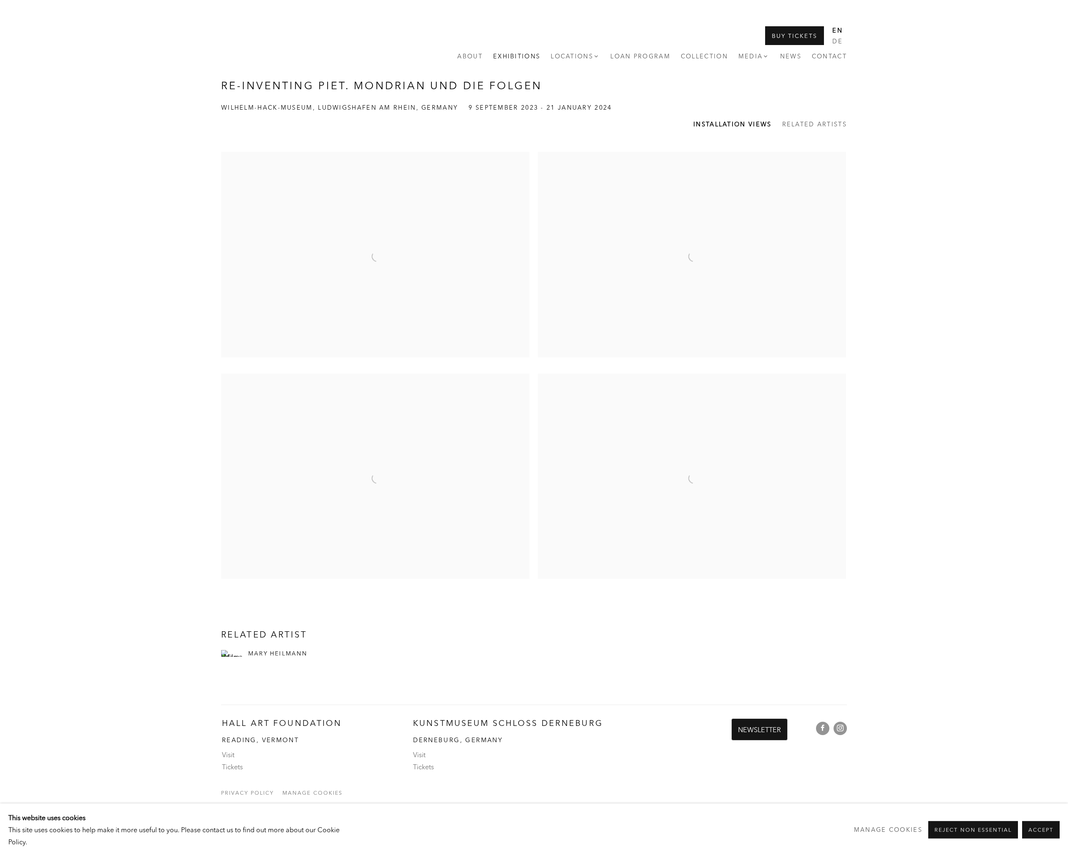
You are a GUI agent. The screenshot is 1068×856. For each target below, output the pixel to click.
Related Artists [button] (814, 124)
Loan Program (640, 56)
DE (837, 41)
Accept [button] (1040, 830)
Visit (228, 755)
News (790, 56)
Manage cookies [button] (312, 793)
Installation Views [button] (732, 124)
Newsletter (759, 729)
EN (837, 30)
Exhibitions (516, 56)
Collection (704, 56)
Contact (829, 56)
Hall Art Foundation (263, 40)
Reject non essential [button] (972, 830)
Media (750, 56)
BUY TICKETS (794, 36)
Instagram (840, 728)
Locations (572, 56)
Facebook (822, 728)
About (470, 56)
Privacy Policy (247, 793)
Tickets (232, 767)
